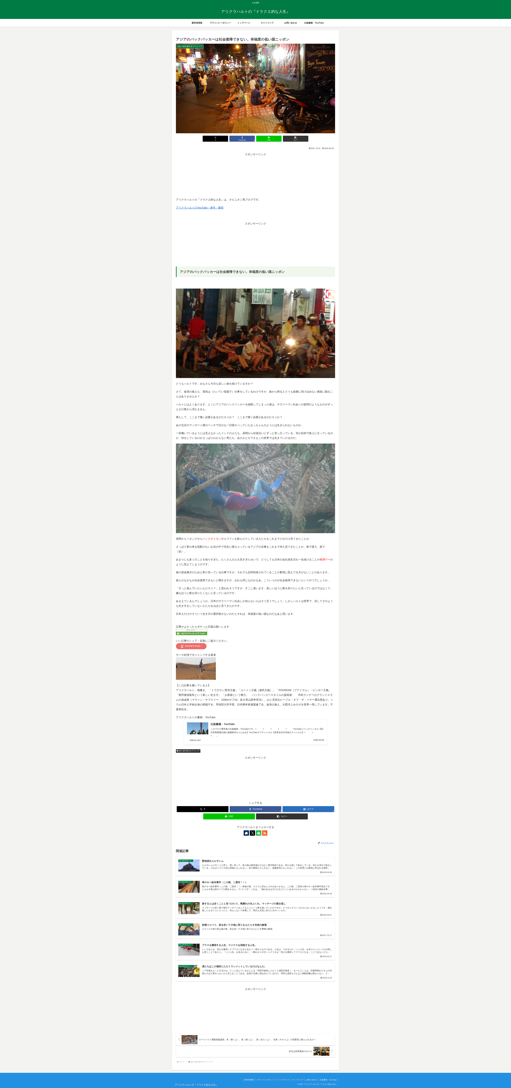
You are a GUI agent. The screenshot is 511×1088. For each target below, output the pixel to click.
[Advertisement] (255, 175)
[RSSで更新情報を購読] (264, 833)
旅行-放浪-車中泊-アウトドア (189, 751)
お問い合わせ (311, 1080)
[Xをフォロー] (252, 833)
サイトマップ (297, 1080)
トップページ (283, 1080)
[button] (295, 139)
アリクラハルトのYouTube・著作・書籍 (199, 207)
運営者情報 (249, 1080)
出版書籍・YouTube (328, 1080)
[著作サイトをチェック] (246, 833)
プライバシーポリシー (265, 1080)
